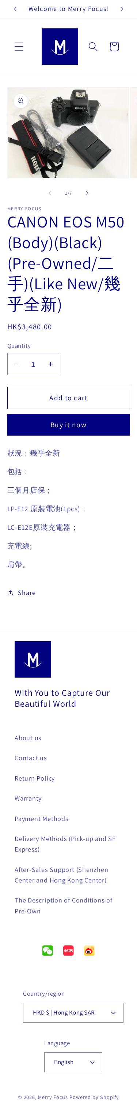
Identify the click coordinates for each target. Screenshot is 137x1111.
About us (28, 737)
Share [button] (26, 592)
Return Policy (35, 778)
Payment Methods (42, 818)
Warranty (28, 798)
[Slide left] (50, 193)
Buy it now (68, 424)
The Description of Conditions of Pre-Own (64, 905)
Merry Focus (53, 1097)
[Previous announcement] (15, 9)
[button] (18, 46)
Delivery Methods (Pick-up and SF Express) (65, 843)
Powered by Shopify (94, 1097)
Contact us (31, 757)
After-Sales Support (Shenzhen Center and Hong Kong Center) (62, 874)
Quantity (19, 346)
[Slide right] (87, 193)
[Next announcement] (122, 9)
